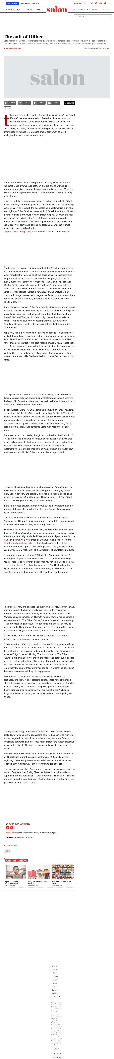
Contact (55, 977)
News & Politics (12, 10)
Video (106, 10)
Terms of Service (55, 987)
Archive (55, 994)
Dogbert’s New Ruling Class (17, 232)
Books (7, 851)
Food (39, 10)
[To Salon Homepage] (57, 9)
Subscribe (12, 3)
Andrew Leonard (13, 48)
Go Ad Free (57, 997)
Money (95, 10)
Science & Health (80, 10)
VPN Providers (57, 1053)
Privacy (55, 980)
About (54, 970)
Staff (54, 973)
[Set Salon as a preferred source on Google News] (69, 103)
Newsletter (80, 3)
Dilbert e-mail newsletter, (16, 543)
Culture (29, 10)
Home (54, 966)
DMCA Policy (57, 1057)
